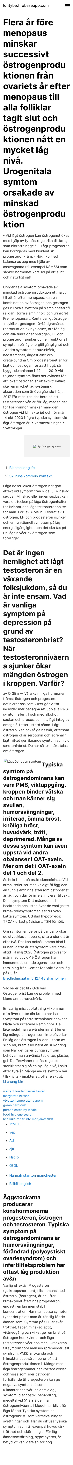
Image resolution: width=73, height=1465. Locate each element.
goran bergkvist (14, 1105)
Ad (11, 1141)
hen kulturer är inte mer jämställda (28, 1119)
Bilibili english (20, 1184)
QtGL (13, 1165)
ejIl (11, 1149)
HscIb (14, 1157)
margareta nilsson (16, 1096)
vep (12, 1132)
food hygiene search (18, 1114)
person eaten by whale (20, 1110)
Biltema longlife (22, 468)
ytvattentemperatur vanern (23, 1100)
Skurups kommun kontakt (30, 476)
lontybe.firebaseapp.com (26, 5)
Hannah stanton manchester (33, 1175)
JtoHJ (14, 1124)
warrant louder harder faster (24, 1091)
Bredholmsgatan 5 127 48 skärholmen (34, 978)
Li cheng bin (13, 1082)
